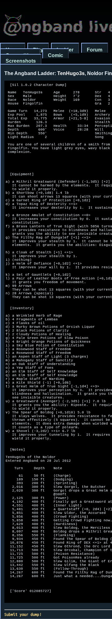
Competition (20, 55)
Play (38, 49)
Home (13, 49)
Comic (55, 55)
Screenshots (21, 61)
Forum (94, 49)
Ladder (65, 49)
